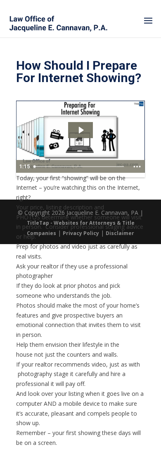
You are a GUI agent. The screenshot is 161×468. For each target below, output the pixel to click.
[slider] (80, 166)
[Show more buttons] (137, 166)
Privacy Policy (81, 233)
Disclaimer (120, 233)
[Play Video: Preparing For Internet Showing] (80, 130)
